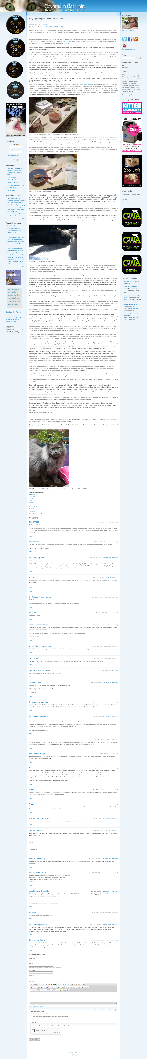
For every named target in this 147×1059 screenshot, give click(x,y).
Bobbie (116, 670)
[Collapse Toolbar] (116, 990)
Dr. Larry (31, 498)
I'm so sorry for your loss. (38, 702)
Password (15, 150)
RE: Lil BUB (127, 290)
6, (50, 27)
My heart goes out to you (38, 716)
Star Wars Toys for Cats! (14, 198)
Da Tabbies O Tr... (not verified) (110, 891)
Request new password (14, 155)
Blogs (34, 14)
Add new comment (46, 514)
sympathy (32, 912)
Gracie (31, 502)
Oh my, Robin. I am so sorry (40, 646)
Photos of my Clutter (13, 180)
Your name (32, 958)
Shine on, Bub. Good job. (130, 304)
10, (56, 27)
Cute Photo (32, 496)
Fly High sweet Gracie (37, 873)
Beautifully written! (129, 281)
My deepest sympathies (38, 924)
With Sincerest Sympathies (39, 891)
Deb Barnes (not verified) (112, 940)
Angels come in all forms (38, 625)
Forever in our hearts (37, 940)
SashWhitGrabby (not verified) (110, 557)
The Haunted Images (13, 226)
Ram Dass (34, 692)
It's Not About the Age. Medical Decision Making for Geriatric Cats (16, 261)
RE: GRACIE (34, 522)
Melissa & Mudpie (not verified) (110, 924)
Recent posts (11, 190)
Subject (31, 975)
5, (49, 27)
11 (57, 27)
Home (30, 14)
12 (62, 27)
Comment (32, 981)
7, (51, 27)
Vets (30, 505)
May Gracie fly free (36, 558)
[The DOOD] (122, 202)
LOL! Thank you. (128, 313)
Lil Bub (125, 295)
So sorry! (32, 613)
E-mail (31, 963)
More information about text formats (104, 1010)
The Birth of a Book (13, 188)
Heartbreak (32, 511)
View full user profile (127, 95)
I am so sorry (34, 542)
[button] (33, 984)
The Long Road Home (14, 228)
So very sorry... (35, 658)
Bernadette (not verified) (112, 768)
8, (53, 27)
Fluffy (30, 500)
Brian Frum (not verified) (112, 818)
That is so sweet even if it (130, 317)
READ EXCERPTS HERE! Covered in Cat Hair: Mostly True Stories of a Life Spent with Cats (15, 171)
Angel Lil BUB (127, 299)
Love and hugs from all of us (39, 818)
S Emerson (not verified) (112, 716)
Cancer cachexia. (88, 84)
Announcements (33, 494)
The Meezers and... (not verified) (110, 858)
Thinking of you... (35, 683)
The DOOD (124, 199)
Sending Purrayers (36, 830)
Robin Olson (45, 24)
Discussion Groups (13, 182)
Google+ (76, 1052)
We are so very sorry (37, 859)
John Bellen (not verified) (112, 789)
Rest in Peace (33, 509)
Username (15, 144)
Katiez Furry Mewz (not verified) (110, 872)
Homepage (32, 970)
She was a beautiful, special (39, 670)
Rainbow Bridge (33, 507)
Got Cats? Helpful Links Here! (16, 185)
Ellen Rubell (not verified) (112, 577)
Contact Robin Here (11, 321)
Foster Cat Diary (12, 177)
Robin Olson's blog (41, 14)
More (23, 218)
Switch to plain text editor (36, 1006)
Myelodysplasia (68, 41)
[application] (73, 993)
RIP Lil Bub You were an (130, 308)
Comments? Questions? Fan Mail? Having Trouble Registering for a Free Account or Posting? (15, 317)
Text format (34, 1011)
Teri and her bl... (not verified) (111, 682)
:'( (30, 739)
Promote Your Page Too (127, 204)
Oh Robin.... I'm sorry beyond (40, 597)
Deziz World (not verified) (112, 830)
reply (30, 536)
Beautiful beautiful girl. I (38, 754)
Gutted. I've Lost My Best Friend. (16, 257)
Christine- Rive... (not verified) (110, 625)
